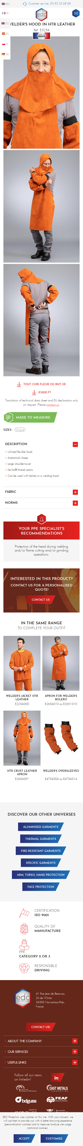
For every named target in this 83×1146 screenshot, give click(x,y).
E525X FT (44, 392)
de (7, 54)
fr (7, 13)
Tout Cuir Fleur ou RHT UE (44, 384)
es (7, 34)
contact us (52, 405)
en (7, 23)
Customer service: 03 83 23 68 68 (49, 3)
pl (6, 44)
